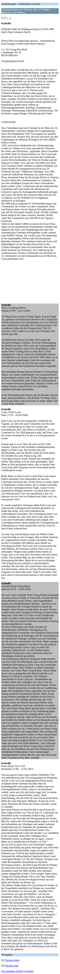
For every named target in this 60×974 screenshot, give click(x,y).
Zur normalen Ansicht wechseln (17, 971)
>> (10, 17)
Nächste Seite (12, 965)
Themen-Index (12, 960)
